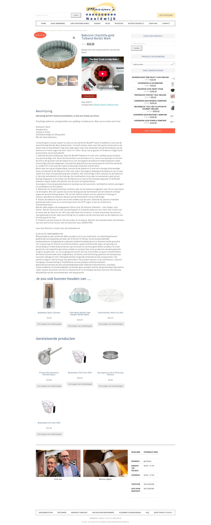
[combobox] (153, 63)
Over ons (58, 479)
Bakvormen (53, 30)
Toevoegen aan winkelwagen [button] (49, 324)
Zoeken (76, 15)
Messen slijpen (105, 479)
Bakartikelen (45, 30)
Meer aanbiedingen (153, 131)
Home (37, 30)
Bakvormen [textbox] (152, 64)
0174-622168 (166, 15)
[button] (74, 38)
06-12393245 (149, 488)
